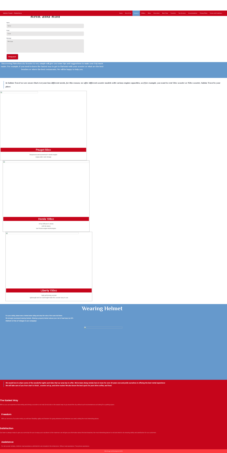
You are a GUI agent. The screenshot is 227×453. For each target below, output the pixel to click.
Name (8, 22)
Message (9, 38)
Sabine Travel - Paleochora (12, 13)
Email (8, 30)
